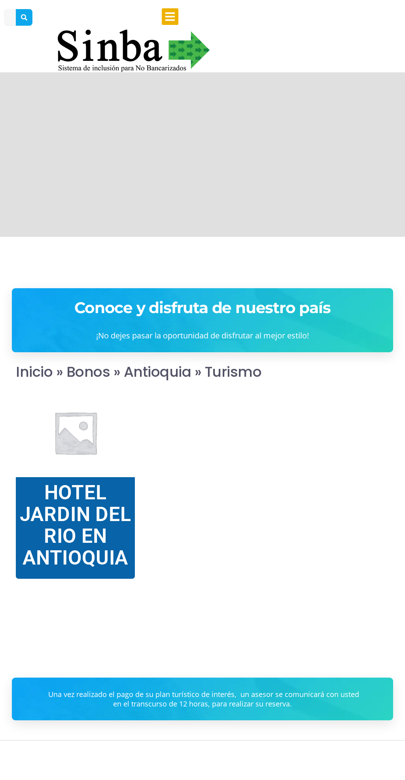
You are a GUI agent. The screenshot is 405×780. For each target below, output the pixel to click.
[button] (170, 16)
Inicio (34, 372)
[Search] (24, 17)
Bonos (88, 372)
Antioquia (157, 372)
